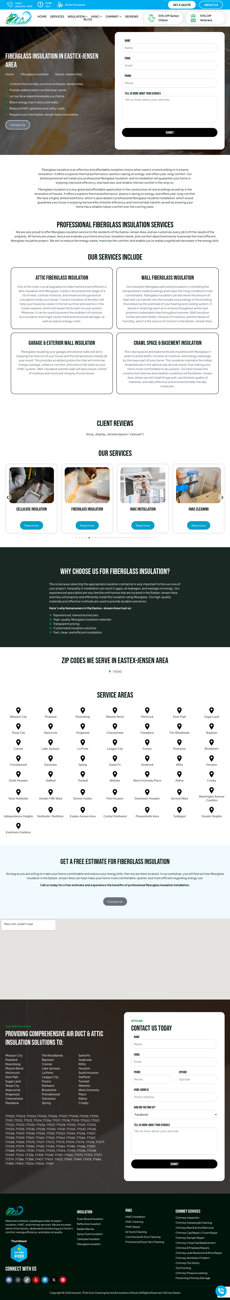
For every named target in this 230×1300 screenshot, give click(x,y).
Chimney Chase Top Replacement (196, 1242)
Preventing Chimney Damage (193, 1278)
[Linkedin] (45, 1279)
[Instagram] (18, 1279)
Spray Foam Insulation (90, 1233)
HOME (42, 16)
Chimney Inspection (187, 1217)
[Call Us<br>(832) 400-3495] (10, 4)
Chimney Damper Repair (190, 1237)
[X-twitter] (54, 1279)
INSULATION (76, 16)
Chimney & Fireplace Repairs (192, 1247)
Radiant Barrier (85, 1228)
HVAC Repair (132, 1226)
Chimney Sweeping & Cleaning (194, 1222)
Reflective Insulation (89, 1223)
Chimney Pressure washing (191, 1272)
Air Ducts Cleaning (136, 1231)
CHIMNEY (112, 16)
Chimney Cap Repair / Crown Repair (197, 1232)
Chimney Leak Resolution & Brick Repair (199, 1252)
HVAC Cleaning (134, 1221)
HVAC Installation (135, 1216)
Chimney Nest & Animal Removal (194, 1227)
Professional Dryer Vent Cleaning (144, 1241)
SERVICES (57, 16)
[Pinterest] (62, 1279)
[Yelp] (36, 1279)
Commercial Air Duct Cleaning (142, 1236)
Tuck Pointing (183, 1267)
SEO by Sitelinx (172, 1292)
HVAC (95, 16)
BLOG (88, 19)
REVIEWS (131, 16)
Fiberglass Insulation (89, 1244)
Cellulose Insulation (88, 1239)
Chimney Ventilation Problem (193, 1257)
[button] (77, 16)
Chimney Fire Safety (188, 1262)
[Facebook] (9, 1279)
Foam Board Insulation (90, 1218)
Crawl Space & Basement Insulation (168, 343)
